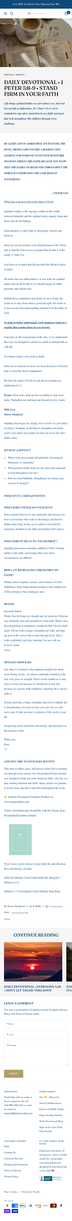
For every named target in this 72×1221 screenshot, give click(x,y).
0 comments (56, 906)
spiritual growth (14, 75)
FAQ (6, 1146)
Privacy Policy (11, 1176)
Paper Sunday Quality (51, 1115)
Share (7, 919)
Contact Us (10, 1152)
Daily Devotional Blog (51, 1121)
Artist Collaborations (50, 1103)
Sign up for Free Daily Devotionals (51, 1129)
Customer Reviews (13, 1158)
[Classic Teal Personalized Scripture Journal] (36, 839)
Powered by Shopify (31, 1192)
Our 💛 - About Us (49, 1097)
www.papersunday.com (16, 801)
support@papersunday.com (18, 1113)
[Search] (11, 13)
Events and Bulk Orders (51, 1109)
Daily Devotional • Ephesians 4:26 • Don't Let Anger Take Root (32, 988)
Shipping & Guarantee (16, 1164)
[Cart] (66, 13)
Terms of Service (24, 1014)
